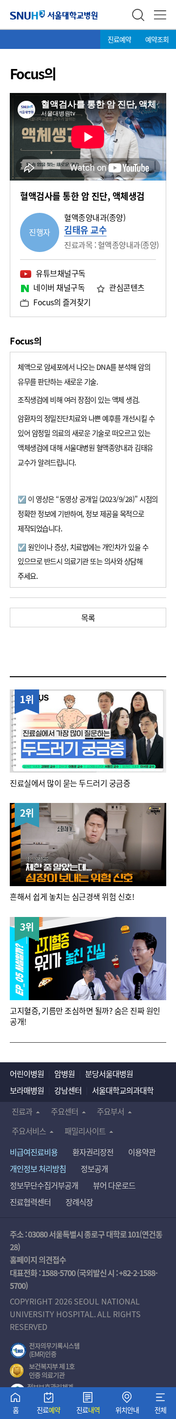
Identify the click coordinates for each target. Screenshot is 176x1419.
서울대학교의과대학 (123, 1090)
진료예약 (119, 39)
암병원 (64, 1073)
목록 (88, 617)
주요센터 (64, 1111)
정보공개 (94, 1168)
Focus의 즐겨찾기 (62, 302)
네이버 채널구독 (59, 287)
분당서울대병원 (109, 1073)
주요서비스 (29, 1131)
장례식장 (79, 1202)
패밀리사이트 (85, 1131)
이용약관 (141, 1152)
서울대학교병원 (54, 15)
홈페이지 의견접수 (38, 1259)
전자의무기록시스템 (45, 1350)
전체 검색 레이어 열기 (138, 15)
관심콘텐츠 (127, 287)
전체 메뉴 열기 (160, 15)
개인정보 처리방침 (38, 1168)
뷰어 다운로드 (114, 1185)
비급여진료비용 (34, 1152)
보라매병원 (27, 1090)
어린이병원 (27, 1073)
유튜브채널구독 (61, 273)
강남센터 (68, 1090)
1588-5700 (58, 1273)
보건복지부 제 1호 (42, 1371)
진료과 (22, 1111)
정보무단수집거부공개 (44, 1185)
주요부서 (110, 1111)
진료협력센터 (30, 1202)
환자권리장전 (92, 1152)
